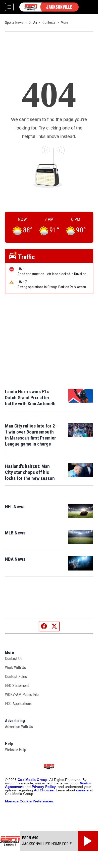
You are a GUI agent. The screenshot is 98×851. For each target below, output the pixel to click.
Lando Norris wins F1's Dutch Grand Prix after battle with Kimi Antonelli (30, 397)
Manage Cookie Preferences (29, 801)
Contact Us (13, 658)
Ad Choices (44, 790)
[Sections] (9, 7)
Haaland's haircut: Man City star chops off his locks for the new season (30, 472)
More (64, 23)
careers (82, 790)
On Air (33, 23)
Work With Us (15, 667)
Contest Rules (16, 676)
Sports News (14, 23)
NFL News (14, 506)
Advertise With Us (19, 726)
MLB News (15, 533)
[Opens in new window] (80, 511)
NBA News (15, 559)
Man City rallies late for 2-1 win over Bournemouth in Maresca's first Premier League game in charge (31, 435)
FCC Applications (18, 703)
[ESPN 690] (49, 7)
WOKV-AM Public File (22, 694)
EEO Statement (17, 685)
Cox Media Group (32, 780)
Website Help (15, 749)
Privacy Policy (44, 787)
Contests (49, 23)
